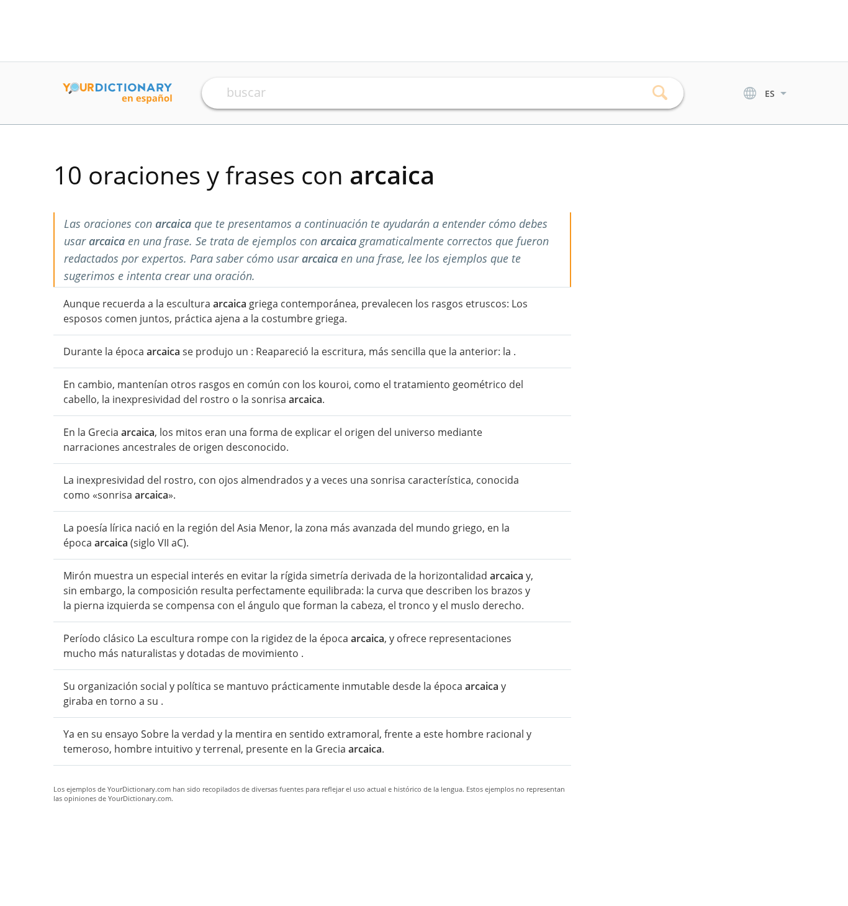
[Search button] (660, 93)
